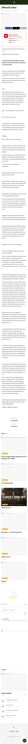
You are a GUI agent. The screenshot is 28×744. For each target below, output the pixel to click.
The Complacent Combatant (11, 700)
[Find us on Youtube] (16, 740)
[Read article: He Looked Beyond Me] (14, 472)
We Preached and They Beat (12, 710)
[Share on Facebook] (8, 28)
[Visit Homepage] (14, 2)
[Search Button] (26, 2)
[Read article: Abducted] (14, 571)
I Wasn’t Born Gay (5, 507)
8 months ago (4, 485)
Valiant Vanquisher (6, 693)
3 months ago (4, 460)
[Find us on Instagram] (14, 740)
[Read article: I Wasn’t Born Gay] (14, 497)
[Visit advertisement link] (14, 648)
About (14, 727)
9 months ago (4, 534)
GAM (11, 736)
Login (25, 604)
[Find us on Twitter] (12, 740)
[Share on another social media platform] (23, 28)
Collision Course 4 (5, 557)
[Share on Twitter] (16, 28)
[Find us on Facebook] (10, 740)
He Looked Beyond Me (7, 483)
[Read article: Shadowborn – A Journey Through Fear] (14, 521)
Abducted (3, 581)
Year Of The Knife (9, 705)
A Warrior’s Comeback (10, 715)
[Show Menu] (1, 2)
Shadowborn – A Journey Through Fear (11, 532)
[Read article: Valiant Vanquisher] (14, 682)
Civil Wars (4, 453)
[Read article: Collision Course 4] (14, 546)
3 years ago (3, 10)
